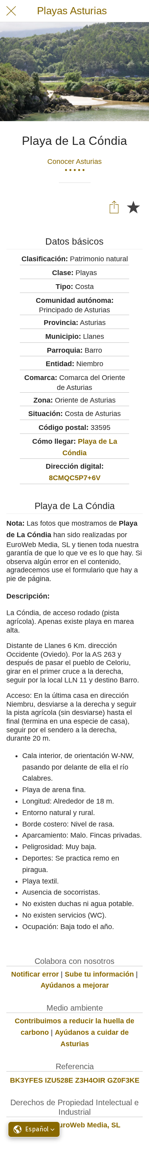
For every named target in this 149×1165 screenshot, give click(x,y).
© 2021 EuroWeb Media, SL (74, 1125)
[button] (34, 1129)
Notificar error (35, 974)
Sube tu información (99, 974)
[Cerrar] (11, 11)
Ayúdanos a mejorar (75, 985)
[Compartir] (114, 206)
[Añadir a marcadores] (133, 206)
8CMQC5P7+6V (75, 478)
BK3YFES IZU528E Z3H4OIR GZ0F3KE (74, 1080)
